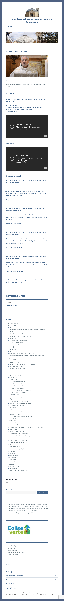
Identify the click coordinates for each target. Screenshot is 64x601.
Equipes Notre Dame (15, 423)
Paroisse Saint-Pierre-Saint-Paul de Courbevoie (32, 20)
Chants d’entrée (18, 384)
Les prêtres (12, 407)
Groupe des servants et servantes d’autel (22, 353)
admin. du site (12, 550)
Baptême (12, 453)
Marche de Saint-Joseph (17, 431)
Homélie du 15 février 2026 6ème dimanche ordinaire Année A (27, 504)
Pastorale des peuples (16, 342)
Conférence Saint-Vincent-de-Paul (20, 336)
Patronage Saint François (17, 366)
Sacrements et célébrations (14, 575)
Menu (9, 26)
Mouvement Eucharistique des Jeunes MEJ (22, 364)
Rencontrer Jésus (14, 446)
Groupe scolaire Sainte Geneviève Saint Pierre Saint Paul (26, 355)
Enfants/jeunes (12, 347)
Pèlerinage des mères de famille (19, 440)
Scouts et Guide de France (17, 368)
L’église (11, 399)
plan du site (11, 548)
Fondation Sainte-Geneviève (18, 340)
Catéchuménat (13, 455)
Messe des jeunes (14, 362)
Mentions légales (14, 414)
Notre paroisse (12, 373)
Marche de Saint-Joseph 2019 (20, 433)
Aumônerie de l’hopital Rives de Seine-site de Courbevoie (27, 329)
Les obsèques (13, 462)
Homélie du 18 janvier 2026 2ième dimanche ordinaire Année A (28, 508)
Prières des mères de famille (19, 442)
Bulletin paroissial (15, 375)
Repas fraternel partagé (16, 449)
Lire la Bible (13, 429)
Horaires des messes (17, 388)
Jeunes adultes (13, 358)
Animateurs (14, 379)
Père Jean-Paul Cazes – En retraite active (23, 410)
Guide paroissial (13, 554)
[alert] (27, 483)
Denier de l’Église (14, 394)
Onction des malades (15, 466)
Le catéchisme (13, 360)
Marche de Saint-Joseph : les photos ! (22, 436)
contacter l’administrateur (16, 552)
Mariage (12, 464)
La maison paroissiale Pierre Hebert (20, 403)
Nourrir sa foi (12, 420)
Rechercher (10, 490)
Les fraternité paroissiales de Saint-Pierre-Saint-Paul (26, 427)
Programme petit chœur (18, 392)
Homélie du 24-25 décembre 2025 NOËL (20, 513)
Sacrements (11, 451)
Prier (10, 444)
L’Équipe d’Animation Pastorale (19, 401)
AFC (10, 327)
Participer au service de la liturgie (21, 390)
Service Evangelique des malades (18, 470)
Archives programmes (19, 381)
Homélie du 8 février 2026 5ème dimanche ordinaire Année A (27, 506)
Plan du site (14, 418)
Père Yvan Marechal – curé (19, 412)
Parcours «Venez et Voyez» (17, 438)
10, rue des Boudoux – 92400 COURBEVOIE (17, 594)
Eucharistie (12, 459)
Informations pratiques (16, 397)
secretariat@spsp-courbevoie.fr (47, 594)
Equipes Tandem (14, 425)
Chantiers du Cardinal (16, 334)
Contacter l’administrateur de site (21, 416)
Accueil (8, 564)
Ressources (10, 583)
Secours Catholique (15, 345)
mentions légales (13, 546)
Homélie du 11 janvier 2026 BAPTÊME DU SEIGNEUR (24, 510)
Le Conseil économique (16, 405)
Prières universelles (19, 386)
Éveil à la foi (13, 351)
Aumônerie (12, 349)
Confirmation (13, 457)
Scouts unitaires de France (17, 371)
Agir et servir (12, 325)
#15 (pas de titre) (13, 323)
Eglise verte (13, 338)
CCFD (11, 332)
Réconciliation (13, 468)
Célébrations (13, 377)
